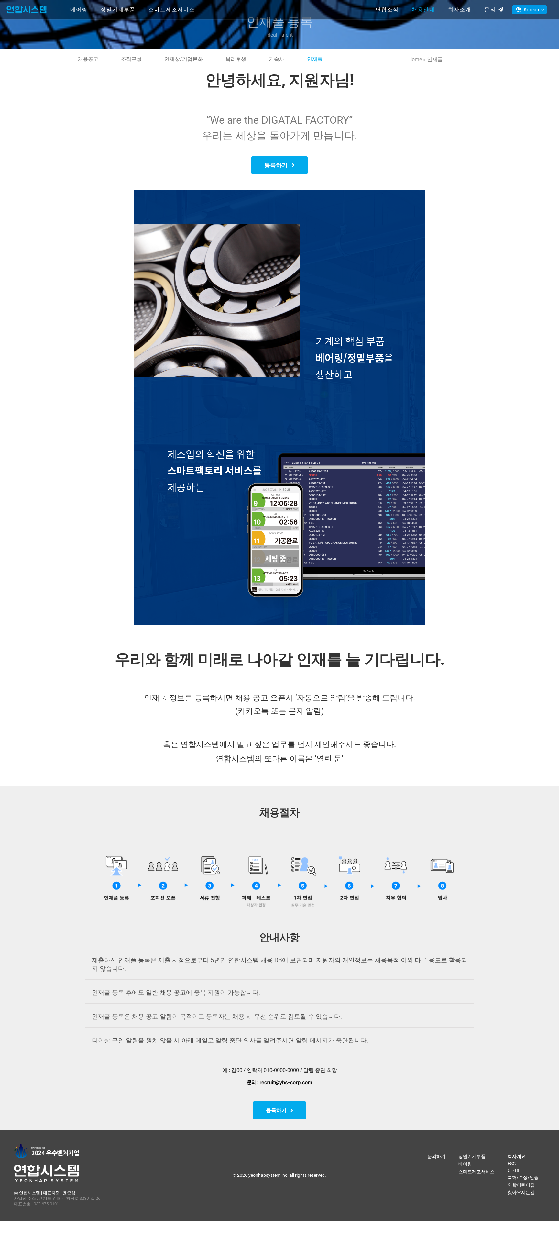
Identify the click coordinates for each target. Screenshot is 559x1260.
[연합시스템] (26, 6)
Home (415, 59)
